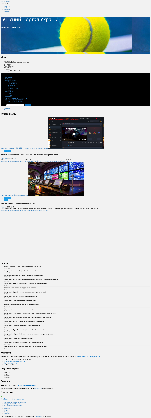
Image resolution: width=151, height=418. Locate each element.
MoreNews (38, 416)
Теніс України (12, 82)
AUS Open (7, 64)
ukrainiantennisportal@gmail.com (14, 361)
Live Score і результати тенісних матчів (17, 63)
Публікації (9, 92)
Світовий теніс (12, 83)
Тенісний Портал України (30, 19)
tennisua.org (38, 388)
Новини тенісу (10, 80)
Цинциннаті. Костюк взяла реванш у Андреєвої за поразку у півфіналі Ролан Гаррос (31, 279)
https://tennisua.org (10, 363)
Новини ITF (11, 85)
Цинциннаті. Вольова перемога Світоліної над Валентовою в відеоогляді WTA (29, 313)
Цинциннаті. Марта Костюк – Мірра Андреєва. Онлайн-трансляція (25, 283)
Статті (10, 93)
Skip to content (5, 1)
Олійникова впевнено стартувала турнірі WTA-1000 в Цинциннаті (25, 346)
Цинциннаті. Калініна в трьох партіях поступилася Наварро (23, 342)
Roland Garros (9, 66)
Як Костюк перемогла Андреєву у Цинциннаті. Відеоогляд (23, 275)
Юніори (10, 87)
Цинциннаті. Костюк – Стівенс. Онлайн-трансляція (20, 296)
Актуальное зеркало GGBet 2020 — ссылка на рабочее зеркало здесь (24, 148)
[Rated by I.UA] (4, 397)
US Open (7, 69)
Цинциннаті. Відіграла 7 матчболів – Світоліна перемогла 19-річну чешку (28, 317)
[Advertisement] (53, 42)
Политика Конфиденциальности (15, 402)
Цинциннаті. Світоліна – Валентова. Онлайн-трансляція (22, 325)
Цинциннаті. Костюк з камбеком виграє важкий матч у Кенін (24, 321)
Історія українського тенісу (13, 405)
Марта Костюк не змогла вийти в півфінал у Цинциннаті (22, 267)
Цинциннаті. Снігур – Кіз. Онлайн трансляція (18, 338)
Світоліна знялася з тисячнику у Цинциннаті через (20, 288)
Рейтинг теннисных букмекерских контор (14, 195)
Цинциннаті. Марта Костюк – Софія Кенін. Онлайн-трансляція (24, 330)
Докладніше (34, 161)
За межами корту (13, 88)
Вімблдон (7, 67)
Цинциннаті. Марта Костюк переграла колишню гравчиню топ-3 (25, 292)
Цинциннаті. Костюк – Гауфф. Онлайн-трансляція (20, 271)
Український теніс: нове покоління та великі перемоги (21, 304)
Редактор (4, 158)
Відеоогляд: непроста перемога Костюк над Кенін (20, 309)
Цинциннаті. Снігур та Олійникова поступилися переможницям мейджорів (28, 334)
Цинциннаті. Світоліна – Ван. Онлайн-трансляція (20, 300)
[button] (5, 74)
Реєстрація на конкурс (15, 101)
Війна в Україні (9, 61)
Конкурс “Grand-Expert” (12, 71)
